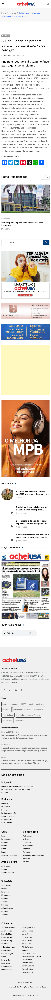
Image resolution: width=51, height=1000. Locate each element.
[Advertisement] (25, 370)
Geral (4, 831)
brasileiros (40, 704)
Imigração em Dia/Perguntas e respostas (17, 786)
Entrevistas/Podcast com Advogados (15, 789)
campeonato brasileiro (22, 710)
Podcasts (6, 799)
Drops (3, 957)
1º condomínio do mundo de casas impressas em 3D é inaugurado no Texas (31, 523)
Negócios (5, 810)
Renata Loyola (27, 963)
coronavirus (7, 720)
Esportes (4, 852)
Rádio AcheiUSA (7, 820)
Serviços (26, 852)
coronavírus (19, 720)
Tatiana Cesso (27, 972)
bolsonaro (14, 704)
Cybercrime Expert (8, 947)
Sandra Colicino (28, 966)
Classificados (30, 831)
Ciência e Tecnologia (9, 855)
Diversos (4, 905)
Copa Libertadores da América (28, 715)
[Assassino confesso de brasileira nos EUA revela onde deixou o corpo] (7, 494)
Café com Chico (7, 823)
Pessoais (26, 858)
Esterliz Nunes (6, 960)
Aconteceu (5, 866)
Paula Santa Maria (29, 954)
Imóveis (26, 839)
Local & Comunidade (12, 774)
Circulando (5, 944)
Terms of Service (35, 987)
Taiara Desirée (27, 969)
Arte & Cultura (9, 861)
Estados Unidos (15, 732)
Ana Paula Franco (8, 928)
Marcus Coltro (27, 941)
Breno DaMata (6, 934)
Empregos (27, 842)
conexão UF (38, 710)
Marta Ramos (27, 947)
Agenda (4, 869)
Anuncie (26, 862)
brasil (31, 704)
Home (3, 13)
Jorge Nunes (27, 937)
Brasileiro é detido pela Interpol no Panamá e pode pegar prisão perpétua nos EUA (31, 510)
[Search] (48, 3)
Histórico (12, 13)
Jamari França (27, 931)
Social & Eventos (7, 872)
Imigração (6, 782)
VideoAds (6, 881)
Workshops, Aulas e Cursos (33, 855)
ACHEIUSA (7, 55)
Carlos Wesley (6, 941)
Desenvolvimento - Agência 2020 (25, 995)
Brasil (4, 732)
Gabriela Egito (6, 966)
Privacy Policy (24, 987)
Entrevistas (5, 807)
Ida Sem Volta (6, 970)
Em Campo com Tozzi (9, 813)
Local (3, 757)
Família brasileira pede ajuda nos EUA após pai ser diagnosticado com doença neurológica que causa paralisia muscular (24, 750)
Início (6, 987)
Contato (44, 987)
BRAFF (23, 704)
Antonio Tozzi (6, 931)
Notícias (4, 793)
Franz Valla (5, 963)
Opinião (25, 950)
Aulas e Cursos (7, 908)
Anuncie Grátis (14, 987)
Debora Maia (6, 950)
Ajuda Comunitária (8, 816)
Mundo (4, 846)
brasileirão (6, 710)
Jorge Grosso (27, 934)
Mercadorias (28, 846)
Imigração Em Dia (28, 928)
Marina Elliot (26, 944)
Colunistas (7, 923)
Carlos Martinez (7, 937)
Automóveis (27, 836)
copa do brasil (8, 715)
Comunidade (6, 745)
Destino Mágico (7, 954)
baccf (4, 704)
